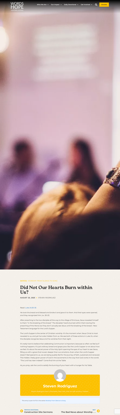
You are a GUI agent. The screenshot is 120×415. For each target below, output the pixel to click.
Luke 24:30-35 (30, 308)
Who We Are (41, 4)
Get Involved (85, 4)
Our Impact (55, 4)
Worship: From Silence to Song (42, 281)
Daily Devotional (70, 4)
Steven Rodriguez (60, 386)
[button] (96, 4)
